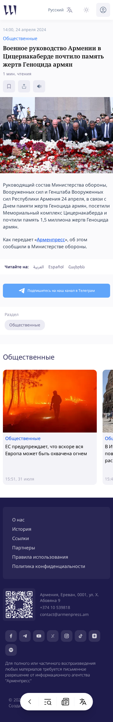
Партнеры (23, 547)
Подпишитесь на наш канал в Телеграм (61, 290)
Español (56, 266)
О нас (18, 520)
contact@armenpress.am (64, 614)
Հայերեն (76, 266)
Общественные (24, 325)
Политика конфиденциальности (48, 566)
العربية (38, 266)
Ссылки (20, 538)
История (21, 529)
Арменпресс (51, 239)
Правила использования (40, 557)
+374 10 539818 (55, 607)
